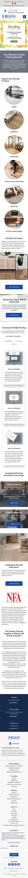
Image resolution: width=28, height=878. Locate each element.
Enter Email (3, 848)
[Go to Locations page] (14, 743)
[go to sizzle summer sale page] (14, 34)
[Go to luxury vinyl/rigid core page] (14, 171)
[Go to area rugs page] (14, 196)
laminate (13, 64)
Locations (13, 716)
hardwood (19, 64)
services (21, 683)
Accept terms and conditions (10, 857)
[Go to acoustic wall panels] (14, 221)
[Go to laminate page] (14, 121)
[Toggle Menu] (24, 16)
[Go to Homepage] (14, 738)
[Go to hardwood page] (14, 146)
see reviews (13, 702)
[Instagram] (12, 864)
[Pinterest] (15, 864)
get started (13, 728)
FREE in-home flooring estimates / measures (9, 834)
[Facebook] (9, 864)
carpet (9, 64)
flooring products (12, 683)
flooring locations (18, 688)
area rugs (15, 65)
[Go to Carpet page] (14, 96)
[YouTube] (19, 864)
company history (8, 684)
